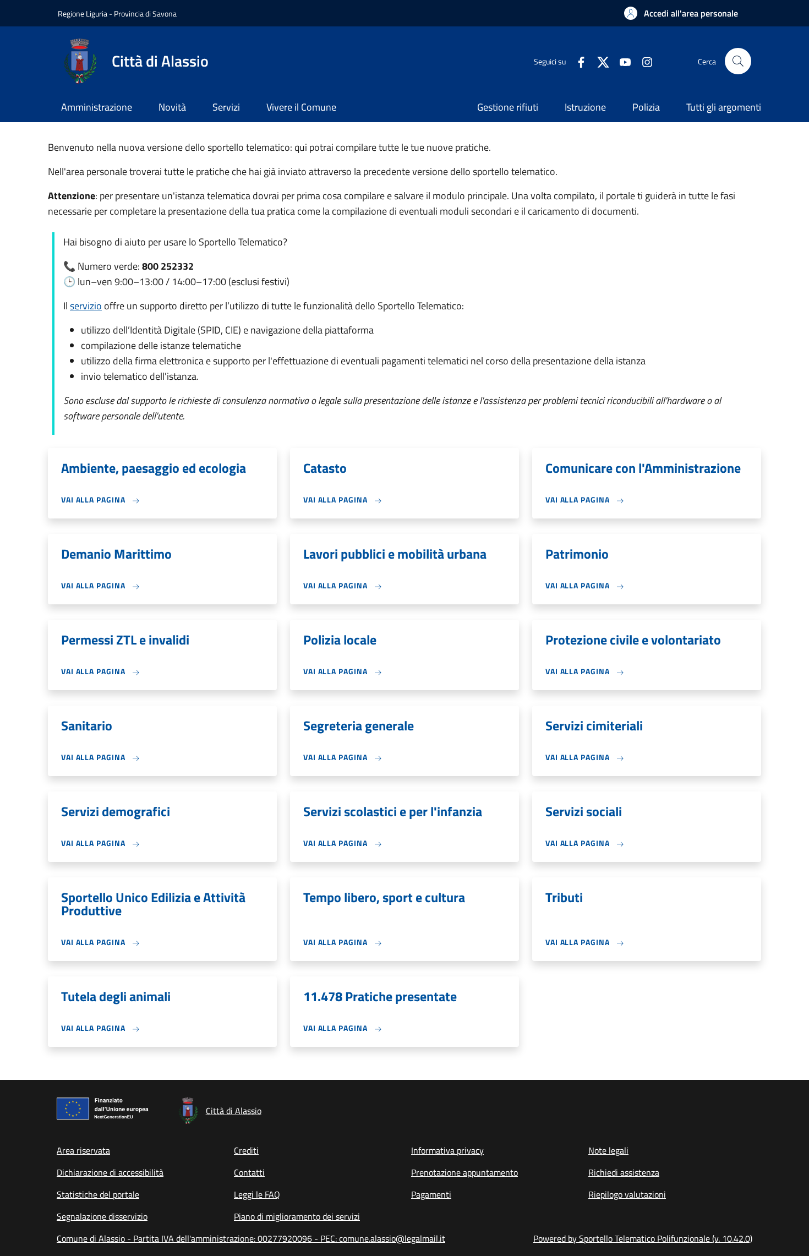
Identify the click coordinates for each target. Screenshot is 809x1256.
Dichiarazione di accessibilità (110, 1172)
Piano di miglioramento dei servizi (297, 1216)
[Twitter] (599, 60)
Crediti (246, 1150)
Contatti (249, 1172)
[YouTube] (621, 60)
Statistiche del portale (98, 1194)
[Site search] (738, 61)
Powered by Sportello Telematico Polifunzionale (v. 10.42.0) (642, 1238)
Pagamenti (431, 1194)
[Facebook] (577, 60)
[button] (681, 13)
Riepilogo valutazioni (627, 1194)
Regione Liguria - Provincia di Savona (117, 13)
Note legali (608, 1150)
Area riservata (83, 1150)
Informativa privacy (447, 1150)
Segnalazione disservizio (102, 1216)
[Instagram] (643, 60)
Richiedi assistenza (623, 1172)
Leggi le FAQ (257, 1194)
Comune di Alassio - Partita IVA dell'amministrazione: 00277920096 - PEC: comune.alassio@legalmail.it (251, 1238)
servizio (86, 305)
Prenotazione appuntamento (464, 1172)
